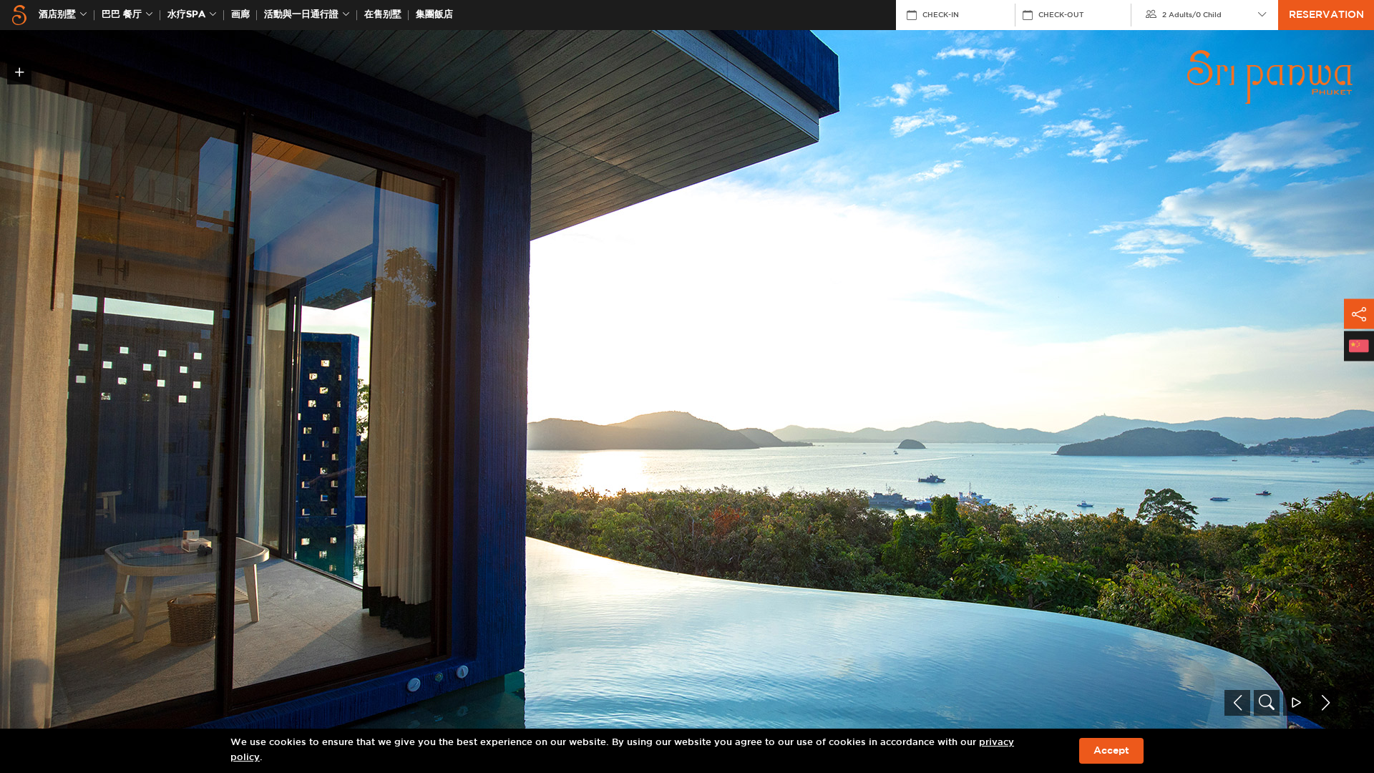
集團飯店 (434, 15)
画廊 (240, 15)
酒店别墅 (57, 15)
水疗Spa (186, 15)
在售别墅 (382, 15)
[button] (1237, 703)
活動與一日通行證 (301, 15)
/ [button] (1192, 15)
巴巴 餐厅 (122, 15)
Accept (1111, 751)
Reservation (1326, 15)
